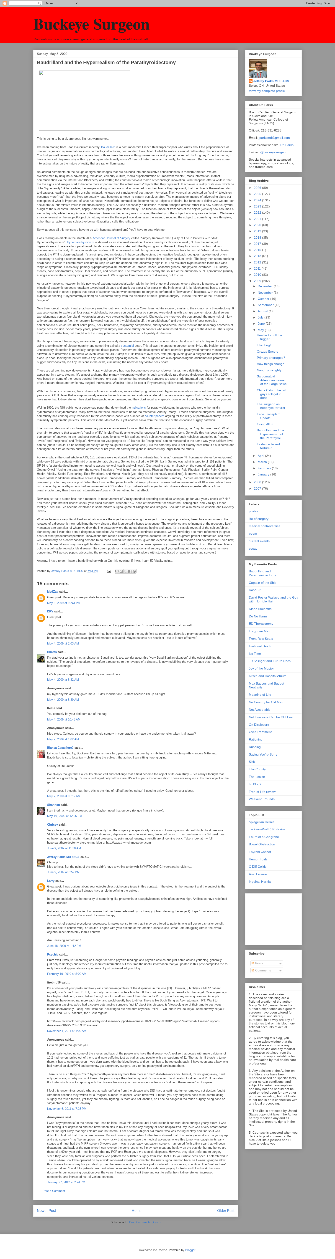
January (264, 474)
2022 (258, 212)
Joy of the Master (261, 668)
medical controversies (264, 526)
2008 (258, 482)
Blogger (190, 1250)
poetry (253, 511)
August (263, 311)
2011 (258, 268)
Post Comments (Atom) (144, 1222)
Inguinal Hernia (260, 881)
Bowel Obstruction (262, 844)
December (266, 286)
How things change (270, 364)
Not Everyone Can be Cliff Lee (271, 717)
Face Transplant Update (268, 416)
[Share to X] (125, 571)
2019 (258, 231)
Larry (50, 880)
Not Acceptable (260, 709)
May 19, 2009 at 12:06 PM (64, 816)
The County (257, 769)
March (263, 462)
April (261, 456)
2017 (258, 243)
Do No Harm (258, 616)
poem (253, 533)
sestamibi (127, 345)
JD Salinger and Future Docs (270, 661)
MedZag (52, 591)
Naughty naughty (269, 370)
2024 (258, 200)
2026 (258, 188)
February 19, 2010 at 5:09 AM (66, 974)
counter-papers (154, 416)
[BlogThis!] (121, 571)
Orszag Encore (267, 351)
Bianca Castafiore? (60, 747)
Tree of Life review (262, 792)
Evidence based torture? (268, 446)
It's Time (255, 653)
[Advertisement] (271, 918)
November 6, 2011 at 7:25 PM (66, 1108)
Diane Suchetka (260, 609)
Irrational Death (260, 646)
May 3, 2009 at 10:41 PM (63, 603)
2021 (258, 219)
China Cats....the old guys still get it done (271, 394)
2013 (258, 256)
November (266, 292)
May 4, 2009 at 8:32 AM (63, 679)
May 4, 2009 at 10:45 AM (63, 719)
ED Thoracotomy (261, 623)
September (266, 305)
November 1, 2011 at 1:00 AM (66, 1031)
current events (259, 541)
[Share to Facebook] (130, 571)
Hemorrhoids (258, 859)
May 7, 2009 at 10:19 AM (63, 796)
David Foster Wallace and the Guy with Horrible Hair (273, 599)
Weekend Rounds (262, 799)
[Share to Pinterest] (134, 571)
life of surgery (258, 519)
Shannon (53, 804)
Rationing (256, 739)
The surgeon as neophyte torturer (271, 406)
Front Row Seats (261, 638)
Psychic (52, 954)
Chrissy (52, 824)
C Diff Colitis (257, 866)
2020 (258, 225)
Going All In (265, 424)
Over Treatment (260, 732)
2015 (258, 250)
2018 (258, 237)
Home (137, 1211)
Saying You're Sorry (263, 754)
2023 (258, 206)
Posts (258, 963)
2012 (258, 262)
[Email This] (117, 571)
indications (139, 407)
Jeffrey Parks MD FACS (63, 857)
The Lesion (257, 777)
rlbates (52, 652)
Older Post (225, 1211)
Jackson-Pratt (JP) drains (267, 829)
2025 (258, 194)
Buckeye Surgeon (91, 23)
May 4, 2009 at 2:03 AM (63, 643)
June (262, 323)
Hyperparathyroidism (80, 242)
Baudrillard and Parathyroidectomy (262, 573)
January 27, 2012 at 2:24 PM (66, 1182)
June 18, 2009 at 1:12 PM (64, 946)
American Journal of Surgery (111, 238)
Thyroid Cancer (260, 852)
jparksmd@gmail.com (274, 137)
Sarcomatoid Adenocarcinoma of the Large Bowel (272, 380)
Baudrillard (108, 147)
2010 (258, 274)
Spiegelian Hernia (261, 822)
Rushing (255, 747)
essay (253, 548)
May (261, 330)
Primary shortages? (271, 357)
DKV (50, 611)
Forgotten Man (259, 631)
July (261, 317)
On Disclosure (259, 724)
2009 (258, 281)
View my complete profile (267, 91)
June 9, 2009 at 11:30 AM (64, 848)
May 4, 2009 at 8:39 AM (63, 699)
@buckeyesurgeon (273, 152)
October (264, 299)
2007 (258, 488)
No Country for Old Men (266, 702)
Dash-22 (255, 590)
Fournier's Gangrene (264, 837)
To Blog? (255, 784)
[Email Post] (108, 571)
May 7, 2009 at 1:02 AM (63, 739)
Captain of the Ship (262, 582)
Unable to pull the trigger (269, 337)
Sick (252, 761)
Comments (262, 970)
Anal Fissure (258, 874)
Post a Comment (54, 1191)
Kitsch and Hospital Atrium (267, 676)
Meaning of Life (260, 694)
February (265, 468)
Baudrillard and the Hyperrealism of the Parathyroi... (270, 434)
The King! (264, 345)
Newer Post (46, 1211)
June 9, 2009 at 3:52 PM (63, 872)
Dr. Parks (287, 145)
